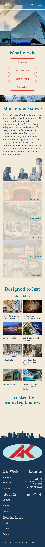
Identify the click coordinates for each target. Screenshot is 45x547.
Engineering (22, 78)
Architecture (22, 70)
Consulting (22, 87)
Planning (22, 62)
